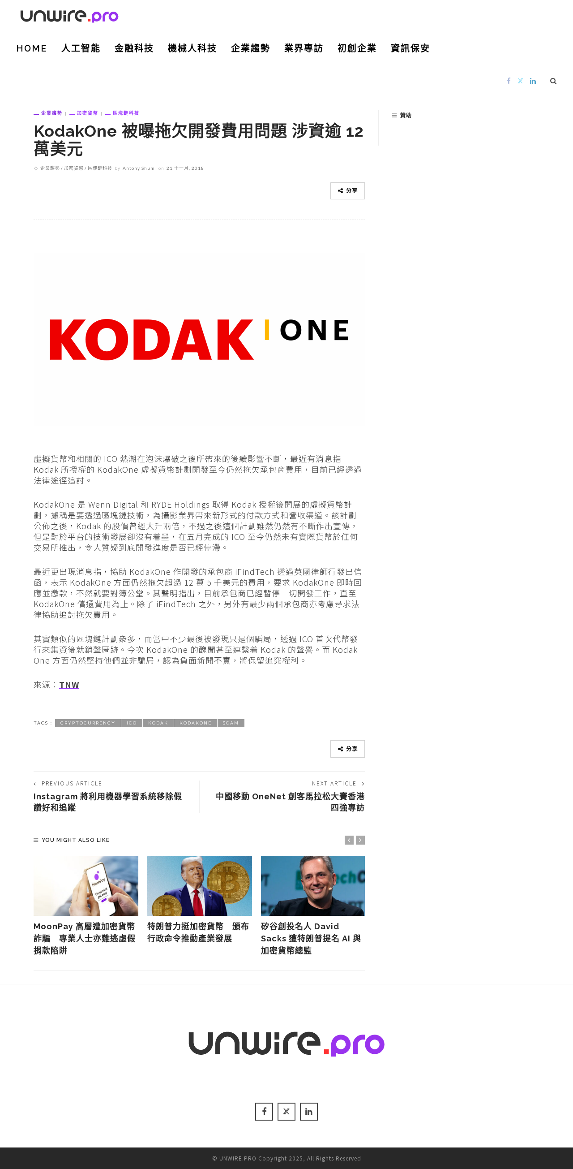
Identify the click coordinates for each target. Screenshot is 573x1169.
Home (31, 48)
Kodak (158, 722)
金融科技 (134, 48)
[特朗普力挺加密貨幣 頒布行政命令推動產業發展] (199, 886)
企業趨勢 (250, 48)
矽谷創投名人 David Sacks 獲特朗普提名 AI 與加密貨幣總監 (311, 938)
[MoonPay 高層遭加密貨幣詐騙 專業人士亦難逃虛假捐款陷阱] (86, 886)
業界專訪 (304, 48)
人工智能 (81, 48)
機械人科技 (192, 48)
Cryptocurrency (87, 722)
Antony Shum (139, 168)
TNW (69, 684)
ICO (132, 722)
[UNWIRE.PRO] (69, 15)
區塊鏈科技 (126, 113)
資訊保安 (410, 48)
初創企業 (357, 48)
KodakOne (196, 722)
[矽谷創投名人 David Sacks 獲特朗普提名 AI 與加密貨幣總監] (313, 886)
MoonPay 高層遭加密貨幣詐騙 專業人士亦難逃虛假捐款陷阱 (85, 938)
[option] (86, 906)
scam (231, 722)
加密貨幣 (87, 113)
